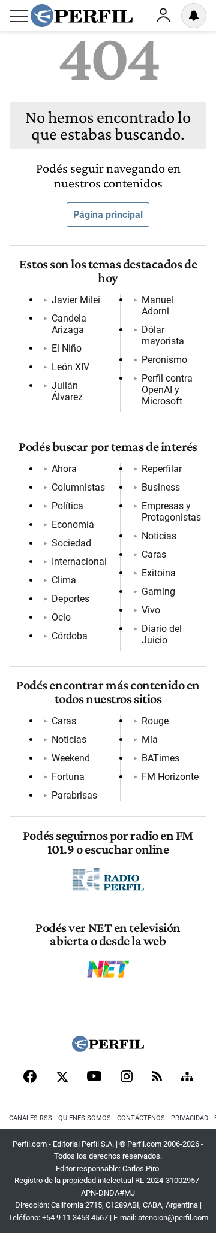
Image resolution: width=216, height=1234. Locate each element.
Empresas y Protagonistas (171, 511)
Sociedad (71, 543)
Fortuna (68, 776)
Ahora (64, 468)
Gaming (158, 591)
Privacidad (189, 1118)
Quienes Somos (84, 1118)
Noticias (159, 536)
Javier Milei (76, 300)
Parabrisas (74, 795)
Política (67, 506)
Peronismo (164, 359)
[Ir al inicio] (82, 15)
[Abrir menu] (19, 16)
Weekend (71, 758)
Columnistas (78, 487)
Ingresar (163, 16)
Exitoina (159, 573)
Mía (150, 739)
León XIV (70, 367)
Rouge (155, 721)
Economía (73, 524)
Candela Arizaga (69, 324)
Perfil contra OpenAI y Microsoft (167, 390)
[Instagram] (127, 1077)
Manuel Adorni (157, 305)
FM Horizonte (170, 776)
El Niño (67, 348)
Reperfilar (162, 468)
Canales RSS (30, 1118)
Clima (64, 580)
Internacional (79, 561)
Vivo (151, 610)
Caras (154, 554)
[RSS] (157, 1077)
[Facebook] (30, 1077)
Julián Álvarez (67, 391)
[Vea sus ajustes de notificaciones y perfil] (194, 16)
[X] (62, 1077)
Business (161, 487)
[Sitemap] (187, 1078)
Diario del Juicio (162, 634)
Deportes (70, 598)
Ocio (61, 617)
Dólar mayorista (163, 335)
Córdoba (70, 636)
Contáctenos (141, 1118)
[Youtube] (94, 1077)
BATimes (160, 758)
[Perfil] (108, 1048)
